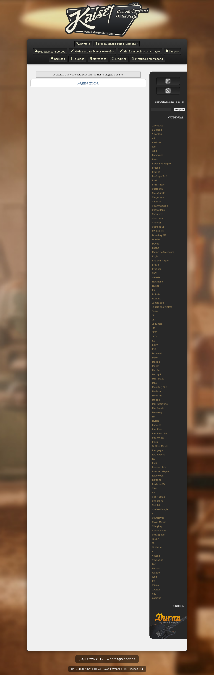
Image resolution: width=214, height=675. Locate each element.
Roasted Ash (159, 467)
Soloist (156, 505)
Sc (153, 492)
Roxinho (157, 480)
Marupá (156, 374)
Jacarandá (158, 303)
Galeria (156, 277)
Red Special (158, 454)
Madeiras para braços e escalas (94, 51)
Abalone (156, 142)
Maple (155, 366)
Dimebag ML (159, 235)
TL (153, 543)
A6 (153, 138)
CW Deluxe (158, 231)
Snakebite (158, 501)
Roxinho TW (158, 484)
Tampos (173, 51)
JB (153, 315)
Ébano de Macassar (163, 252)
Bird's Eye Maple (161, 163)
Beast (155, 159)
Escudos (59, 59)
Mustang (157, 412)
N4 (153, 416)
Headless (157, 282)
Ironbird (156, 298)
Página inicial (88, 83)
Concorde (157, 218)
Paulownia (158, 438)
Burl (154, 180)
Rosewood (158, 476)
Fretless (156, 269)
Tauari (155, 539)
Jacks (155, 311)
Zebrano (156, 598)
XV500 (155, 585)
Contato (85, 44)
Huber (155, 286)
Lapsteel (157, 353)
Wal (154, 564)
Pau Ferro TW (159, 433)
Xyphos (156, 589)
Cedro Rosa (158, 210)
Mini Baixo (158, 379)
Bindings (120, 59)
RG (153, 459)
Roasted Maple (160, 471)
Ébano (155, 248)
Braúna (156, 172)
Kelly (155, 345)
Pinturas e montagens (148, 59)
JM (153, 328)
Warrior (156, 568)
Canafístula (158, 193)
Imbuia (156, 294)
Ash (154, 147)
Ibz (153, 290)
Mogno (156, 400)
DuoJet (156, 239)
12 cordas (157, 125)
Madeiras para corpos (51, 51)
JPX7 (154, 336)
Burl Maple (158, 185)
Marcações (99, 59)
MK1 (154, 383)
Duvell (155, 244)
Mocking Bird (159, 387)
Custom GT (158, 227)
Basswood (157, 155)
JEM (154, 319)
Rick (154, 463)
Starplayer (158, 518)
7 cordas (157, 134)
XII (153, 581)
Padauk (156, 425)
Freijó (155, 265)
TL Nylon (157, 547)
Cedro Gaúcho (160, 206)
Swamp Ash (158, 535)
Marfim (156, 370)
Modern (156, 391)
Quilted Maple (160, 446)
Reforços (78, 59)
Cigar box (157, 214)
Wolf (154, 577)
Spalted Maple (160, 509)
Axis (154, 151)
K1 (153, 341)
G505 (154, 273)
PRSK (155, 442)
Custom (156, 222)
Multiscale (158, 408)
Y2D (154, 594)
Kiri (154, 349)
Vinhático (157, 560)
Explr (155, 256)
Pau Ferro (157, 429)
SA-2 (154, 488)
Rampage (157, 450)
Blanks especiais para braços (141, 51)
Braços (156, 168)
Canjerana (158, 197)
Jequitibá (157, 324)
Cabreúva (157, 189)
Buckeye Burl (159, 176)
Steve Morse (159, 522)
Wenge (156, 573)
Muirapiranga (160, 404)
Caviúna (157, 201)
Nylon (155, 421)
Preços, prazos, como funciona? (117, 44)
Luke (155, 357)
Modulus (157, 395)
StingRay (157, 526)
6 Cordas (157, 130)
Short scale (158, 497)
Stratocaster (159, 530)
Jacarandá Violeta (162, 307)
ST (153, 514)
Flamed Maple (160, 260)
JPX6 (154, 332)
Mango (156, 362)
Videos (156, 556)
